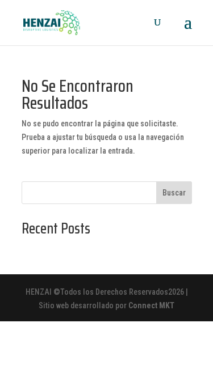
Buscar (174, 192)
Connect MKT (151, 305)
